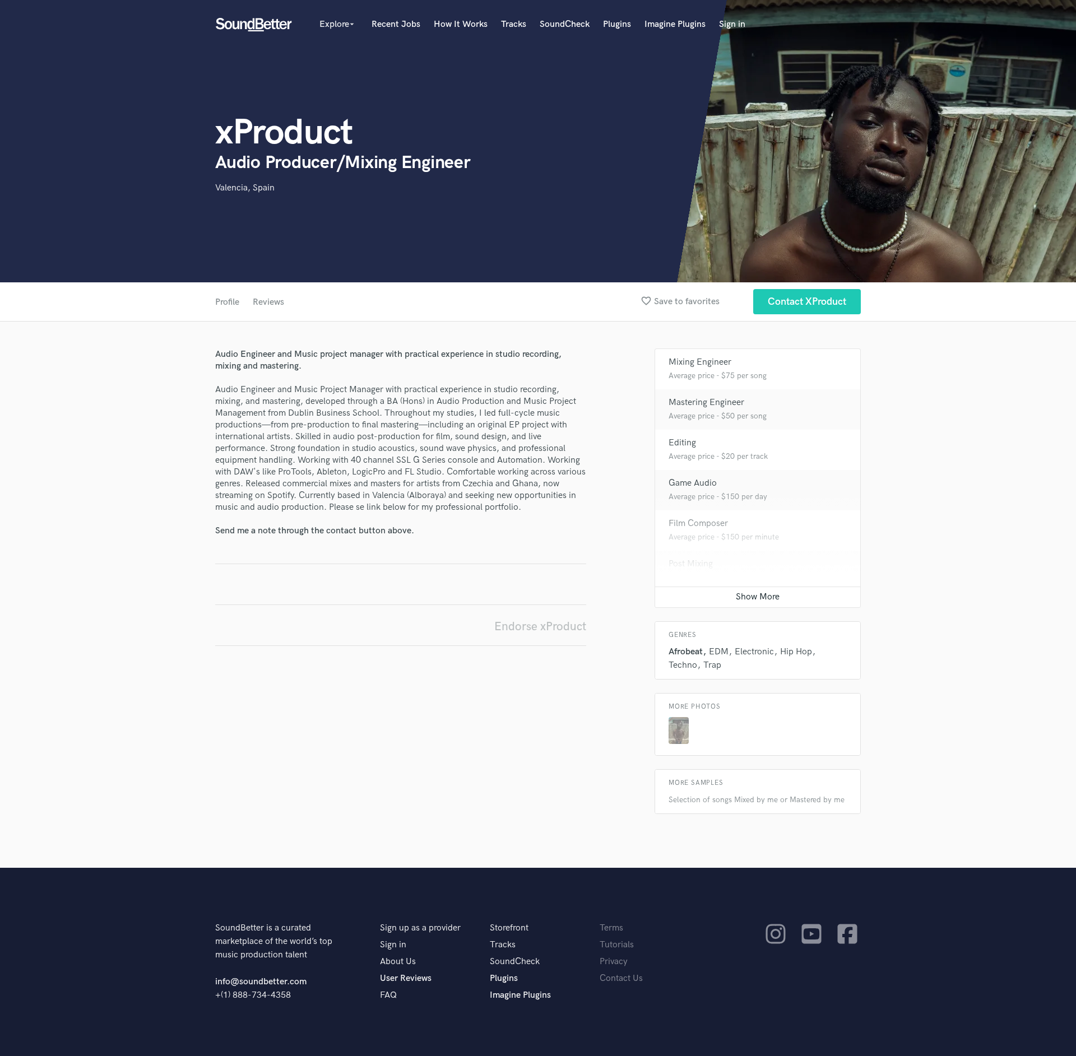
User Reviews (406, 978)
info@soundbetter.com (261, 981)
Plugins (617, 24)
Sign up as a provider (420, 928)
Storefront (509, 928)
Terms (611, 928)
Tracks (513, 24)
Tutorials (617, 944)
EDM (719, 651)
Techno (683, 665)
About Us (398, 961)
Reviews (268, 302)
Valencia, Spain (245, 188)
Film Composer (698, 523)
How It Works (461, 24)
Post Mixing (691, 564)
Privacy (614, 961)
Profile (227, 302)
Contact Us (621, 978)
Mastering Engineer (706, 402)
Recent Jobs (396, 24)
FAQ (388, 995)
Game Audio (693, 483)
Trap (712, 665)
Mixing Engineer (700, 362)
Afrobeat (686, 651)
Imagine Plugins (675, 24)
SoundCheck (565, 24)
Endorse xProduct (540, 627)
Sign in (732, 24)
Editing (682, 443)
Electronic (754, 651)
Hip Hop (796, 651)
